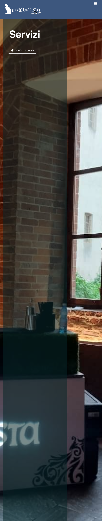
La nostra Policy (24, 50)
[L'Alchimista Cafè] (23, 14)
